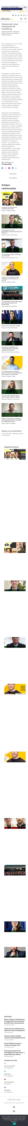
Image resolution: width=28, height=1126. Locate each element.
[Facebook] (2, 168)
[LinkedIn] (12, 168)
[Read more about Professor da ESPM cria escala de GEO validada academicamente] (12, 338)
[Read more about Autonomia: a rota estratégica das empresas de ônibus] (12, 221)
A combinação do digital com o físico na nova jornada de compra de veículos (12, 373)
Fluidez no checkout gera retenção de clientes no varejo (10, 278)
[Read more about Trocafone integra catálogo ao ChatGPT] (12, 245)
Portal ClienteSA (9, 1082)
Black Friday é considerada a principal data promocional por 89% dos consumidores (14, 1021)
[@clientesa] (5, 1071)
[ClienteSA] (5, 1087)
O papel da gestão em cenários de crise (9, 208)
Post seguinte (13, 178)
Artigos (3, 234)
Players (4, 33)
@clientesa (7, 1074)
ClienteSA (7, 1090)
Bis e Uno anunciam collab (11, 326)
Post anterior (13, 173)
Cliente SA (16, 31)
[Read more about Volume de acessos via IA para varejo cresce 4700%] (12, 387)
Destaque (9, 210)
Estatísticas (9, 399)
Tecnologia (16, 352)
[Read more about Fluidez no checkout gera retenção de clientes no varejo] (12, 268)
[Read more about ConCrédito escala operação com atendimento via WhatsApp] (12, 292)
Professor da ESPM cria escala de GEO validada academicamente (10, 348)
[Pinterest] (9, 168)
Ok (14, 1123)
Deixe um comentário (12, 33)
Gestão (13, 210)
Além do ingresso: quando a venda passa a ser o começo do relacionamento (11, 420)
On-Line (16, 257)
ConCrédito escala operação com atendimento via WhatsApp (12, 303)
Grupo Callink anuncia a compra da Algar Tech (13, 1044)
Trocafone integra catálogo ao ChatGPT (11, 255)
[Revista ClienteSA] (5, 1063)
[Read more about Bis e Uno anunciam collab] (12, 317)
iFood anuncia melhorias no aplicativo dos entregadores (14, 1029)
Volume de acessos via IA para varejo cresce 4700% (11, 396)
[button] (21, 19)
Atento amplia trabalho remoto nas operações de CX (14, 1037)
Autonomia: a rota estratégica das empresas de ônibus (12, 231)
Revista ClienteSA (9, 1066)
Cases (3, 306)
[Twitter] (6, 168)
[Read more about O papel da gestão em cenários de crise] (12, 198)
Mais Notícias (14, 234)
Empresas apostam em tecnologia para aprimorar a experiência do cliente (14, 1052)
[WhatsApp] (16, 168)
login (14, 433)
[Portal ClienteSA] (5, 1079)
